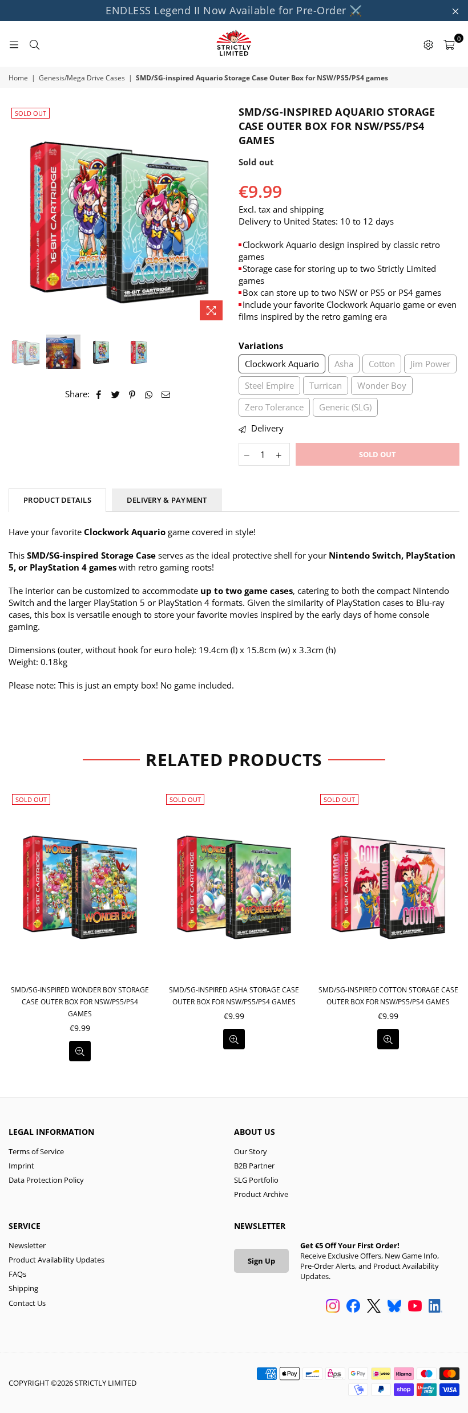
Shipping (23, 1288)
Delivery (266, 428)
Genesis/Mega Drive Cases (82, 78)
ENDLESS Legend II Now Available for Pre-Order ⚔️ (234, 10)
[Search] (34, 43)
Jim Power (430, 363)
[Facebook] (353, 1307)
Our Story (250, 1151)
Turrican (325, 385)
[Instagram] (333, 1307)
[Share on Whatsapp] (149, 394)
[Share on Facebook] (99, 394)
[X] (374, 1307)
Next (220, 215)
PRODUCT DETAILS (57, 500)
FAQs (17, 1274)
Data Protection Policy (46, 1180)
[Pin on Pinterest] (132, 394)
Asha (343, 363)
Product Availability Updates (56, 1260)
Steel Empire (269, 385)
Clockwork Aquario (282, 363)
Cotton (382, 363)
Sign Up (261, 1261)
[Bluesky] (394, 1307)
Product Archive (261, 1194)
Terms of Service (36, 1151)
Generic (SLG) (345, 407)
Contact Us (27, 1303)
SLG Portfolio (256, 1180)
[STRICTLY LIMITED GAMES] (234, 44)
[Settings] (428, 43)
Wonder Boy (381, 385)
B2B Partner (254, 1165)
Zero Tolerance (274, 407)
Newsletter (27, 1245)
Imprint (21, 1165)
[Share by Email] (166, 394)
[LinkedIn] (435, 1307)
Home (18, 78)
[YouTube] (415, 1307)
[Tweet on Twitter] (115, 394)
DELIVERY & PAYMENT (167, 500)
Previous (19, 215)
